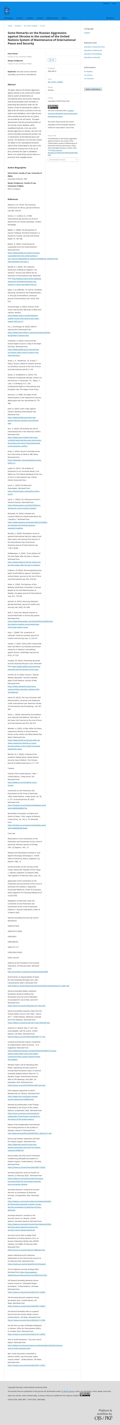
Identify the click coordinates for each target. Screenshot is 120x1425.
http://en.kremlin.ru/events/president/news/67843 (28, 972)
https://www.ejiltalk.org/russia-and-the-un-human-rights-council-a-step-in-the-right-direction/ (23, 352)
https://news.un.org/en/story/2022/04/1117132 (26, 1036)
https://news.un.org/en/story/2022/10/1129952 (26, 1334)
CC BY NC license (68, 1391)
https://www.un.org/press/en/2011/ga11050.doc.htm (29, 1023)
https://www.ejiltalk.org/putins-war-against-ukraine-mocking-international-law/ (23, 420)
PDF (52, 60)
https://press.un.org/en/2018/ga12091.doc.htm (26, 1085)
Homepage (8, 18)
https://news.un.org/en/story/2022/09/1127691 (26, 1365)
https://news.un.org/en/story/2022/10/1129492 (26, 1292)
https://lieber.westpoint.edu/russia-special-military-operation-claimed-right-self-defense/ (24, 689)
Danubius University (92, 57)
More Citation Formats (57, 160)
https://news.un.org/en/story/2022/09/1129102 (26, 1167)
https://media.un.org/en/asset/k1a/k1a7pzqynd (26, 1264)
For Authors (88, 75)
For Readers (88, 71)
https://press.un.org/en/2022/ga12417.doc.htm (26, 1006)
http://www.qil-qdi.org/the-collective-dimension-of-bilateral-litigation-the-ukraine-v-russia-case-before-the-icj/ (24, 281)
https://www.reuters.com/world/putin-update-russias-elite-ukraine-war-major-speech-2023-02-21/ (23, 318)
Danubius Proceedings (93, 54)
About (64, 18)
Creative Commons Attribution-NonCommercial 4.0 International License (62, 113)
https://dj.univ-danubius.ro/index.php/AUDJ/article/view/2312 (63, 152)
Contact (40, 18)
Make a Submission (93, 89)
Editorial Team (52, 18)
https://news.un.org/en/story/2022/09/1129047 (26, 1306)
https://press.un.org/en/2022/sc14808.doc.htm (26, 1250)
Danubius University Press (94, 47)
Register (106, 3)
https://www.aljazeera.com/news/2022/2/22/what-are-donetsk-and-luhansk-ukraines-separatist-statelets (28, 525)
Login (114, 3)
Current (20, 18)
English (87, 33)
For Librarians (89, 78)
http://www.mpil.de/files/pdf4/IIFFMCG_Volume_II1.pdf (29, 1133)
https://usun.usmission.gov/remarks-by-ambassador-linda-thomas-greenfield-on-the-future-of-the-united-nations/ (24, 1116)
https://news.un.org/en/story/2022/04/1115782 (26, 1320)
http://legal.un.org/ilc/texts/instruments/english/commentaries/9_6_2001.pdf (38, 986)
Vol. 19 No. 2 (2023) (30, 26)
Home (10, 26)
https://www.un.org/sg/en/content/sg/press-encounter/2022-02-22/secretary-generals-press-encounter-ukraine (25, 1181)
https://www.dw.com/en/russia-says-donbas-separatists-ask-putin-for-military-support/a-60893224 (24, 1147)
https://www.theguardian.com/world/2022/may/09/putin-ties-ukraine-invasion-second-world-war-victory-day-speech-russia (30, 624)
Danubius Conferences (93, 50)
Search (111, 18)
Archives (29, 18)
